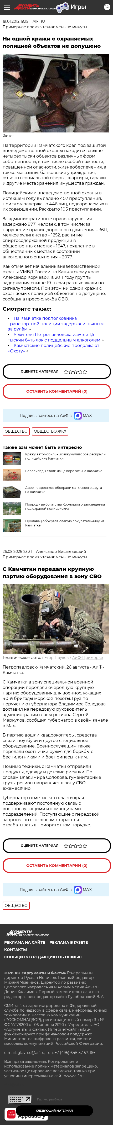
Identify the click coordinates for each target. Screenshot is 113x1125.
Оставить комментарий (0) (57, 391)
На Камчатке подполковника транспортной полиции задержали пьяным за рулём (56, 324)
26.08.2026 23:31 (17, 551)
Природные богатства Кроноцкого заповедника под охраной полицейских (65, 506)
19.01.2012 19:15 (15, 21)
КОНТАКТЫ (15, 949)
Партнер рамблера (49, 1099)
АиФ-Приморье (87, 657)
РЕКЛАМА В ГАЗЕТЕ (68, 942)
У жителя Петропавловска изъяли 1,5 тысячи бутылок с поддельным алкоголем (54, 337)
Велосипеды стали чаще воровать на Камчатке (63, 471)
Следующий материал (54, 1110)
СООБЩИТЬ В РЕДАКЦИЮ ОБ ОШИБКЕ (43, 957)
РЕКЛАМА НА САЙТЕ (24, 942)
